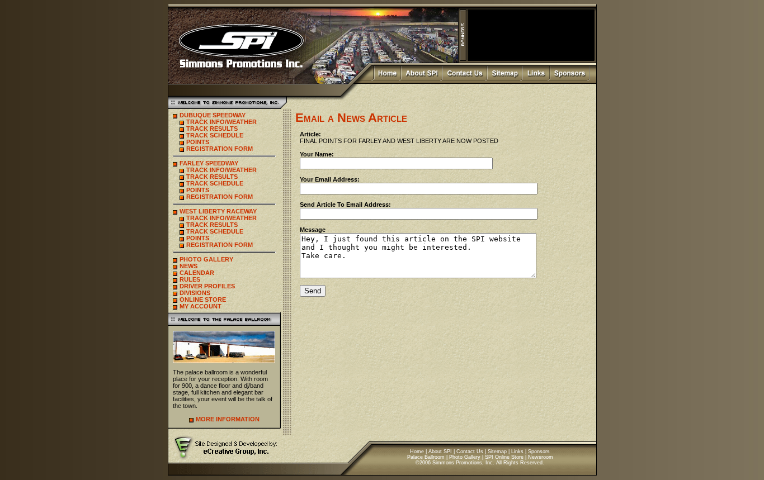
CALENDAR (197, 272)
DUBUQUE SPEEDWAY (213, 115)
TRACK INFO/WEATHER (221, 121)
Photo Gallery (464, 457)
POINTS (197, 142)
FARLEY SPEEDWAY (209, 163)
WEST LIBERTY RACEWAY (218, 211)
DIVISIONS (195, 292)
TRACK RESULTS (212, 128)
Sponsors (539, 451)
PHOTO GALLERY (206, 259)
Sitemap (497, 451)
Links (517, 451)
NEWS (188, 266)
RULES (190, 279)
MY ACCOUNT (200, 306)
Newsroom (540, 457)
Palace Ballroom (426, 457)
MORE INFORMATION (228, 419)
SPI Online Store (504, 457)
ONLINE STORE (203, 299)
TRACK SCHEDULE (214, 135)
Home (417, 451)
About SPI (440, 451)
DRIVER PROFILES (207, 286)
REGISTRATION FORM (219, 148)
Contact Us (469, 451)
